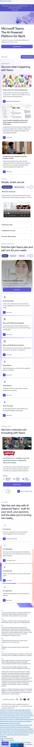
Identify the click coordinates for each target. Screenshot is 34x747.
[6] (2, 651)
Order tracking (24, 715)
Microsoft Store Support (10, 715)
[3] (2, 625)
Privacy (24, 742)
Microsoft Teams (18, 727)
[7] (2, 658)
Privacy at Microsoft (18, 734)
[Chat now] (12, 745)
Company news (9, 734)
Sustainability (3, 736)
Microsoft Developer (5, 729)
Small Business (26, 727)
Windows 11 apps (14, 713)
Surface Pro (3, 710)
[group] (17, 462)
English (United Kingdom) (6, 738)
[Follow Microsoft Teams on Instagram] (21, 699)
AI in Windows (23, 712)
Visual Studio (22, 733)
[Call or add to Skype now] (16, 745)
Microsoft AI (3, 725)
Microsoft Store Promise (6, 717)
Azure (17, 725)
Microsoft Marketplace (22, 731)
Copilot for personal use (13, 712)
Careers (28, 733)
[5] (2, 645)
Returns (18, 715)
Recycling (30, 715)
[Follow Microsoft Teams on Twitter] (17, 699)
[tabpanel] (17, 215)
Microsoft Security (11, 725)
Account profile (23, 713)
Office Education (4, 721)
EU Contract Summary (9, 746)
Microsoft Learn (15, 729)
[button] (10, 57)
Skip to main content (5, 1)
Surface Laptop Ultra (19, 710)
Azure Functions (27, 478)
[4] (2, 638)
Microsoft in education (18, 717)
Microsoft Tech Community (10, 731)
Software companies (13, 733)
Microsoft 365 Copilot (7, 727)
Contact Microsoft (17, 742)
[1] (2, 610)
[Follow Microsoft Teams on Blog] (28, 699)
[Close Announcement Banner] (31, 6)
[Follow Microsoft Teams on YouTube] (24, 699)
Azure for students (15, 723)
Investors (26, 734)
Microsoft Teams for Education (13, 719)
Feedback (5, 743)
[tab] (7, 187)
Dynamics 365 (23, 725)
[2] (2, 618)
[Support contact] (21, 745)
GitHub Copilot (18, 478)
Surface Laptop (10, 710)
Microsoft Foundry (8, 478)
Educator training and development (18, 721)
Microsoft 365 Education (27, 719)
